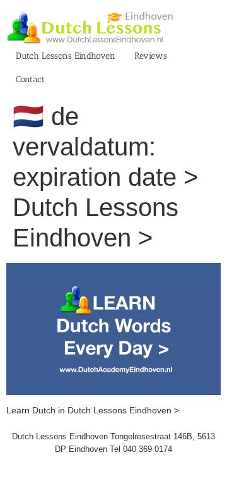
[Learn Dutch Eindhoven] (113, 269)
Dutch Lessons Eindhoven (65, 56)
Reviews (150, 56)
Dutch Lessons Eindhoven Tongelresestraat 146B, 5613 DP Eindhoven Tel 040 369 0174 (113, 443)
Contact (30, 79)
